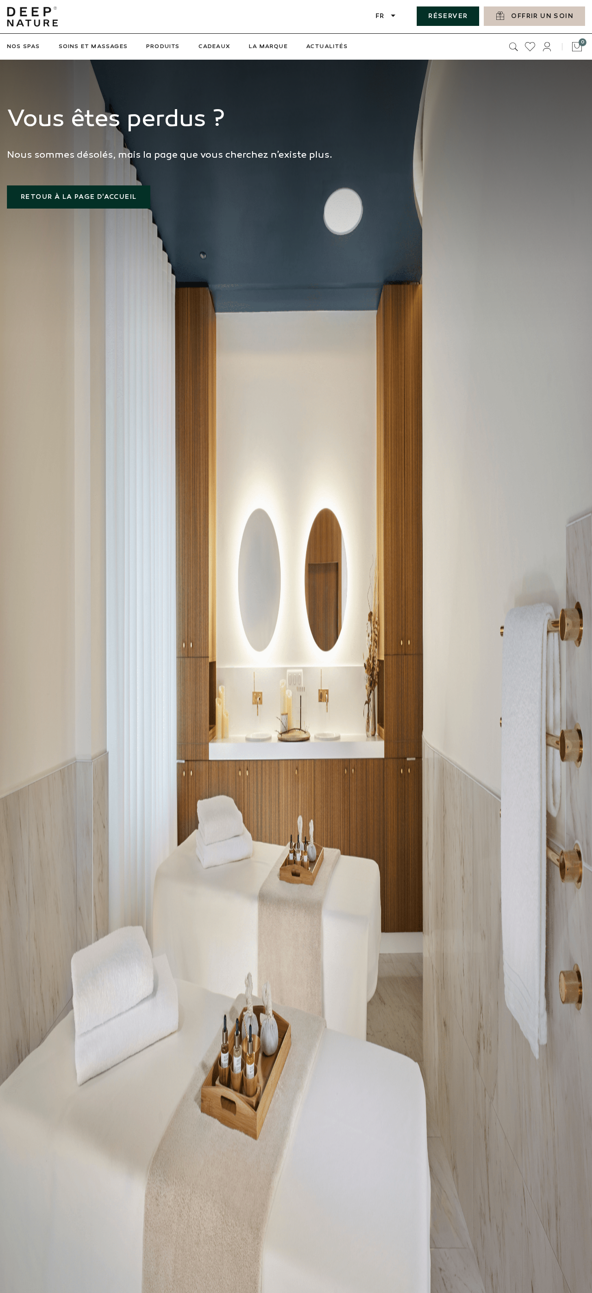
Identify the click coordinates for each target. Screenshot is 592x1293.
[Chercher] (513, 47)
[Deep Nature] (32, 16)
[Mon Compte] (547, 47)
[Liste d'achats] (530, 47)
